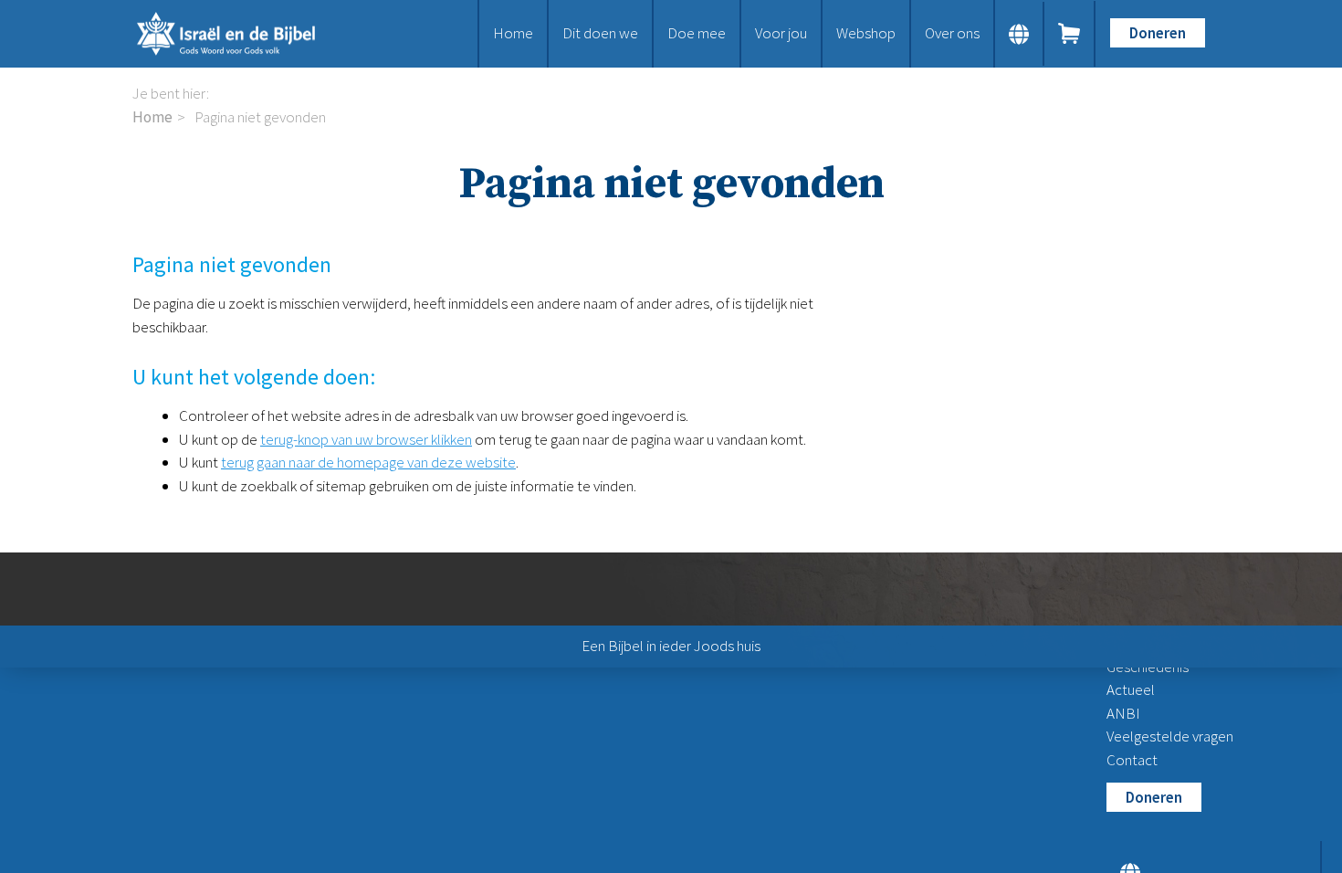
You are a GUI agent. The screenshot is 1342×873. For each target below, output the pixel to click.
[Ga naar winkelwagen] (1070, 34)
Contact (1132, 760)
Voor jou (781, 33)
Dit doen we (600, 33)
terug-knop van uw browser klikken (366, 439)
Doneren (1157, 33)
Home (513, 33)
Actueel (1130, 689)
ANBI (1123, 713)
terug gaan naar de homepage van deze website (368, 462)
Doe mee (696, 33)
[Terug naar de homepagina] (242, 34)
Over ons (952, 33)
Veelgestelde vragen (1169, 736)
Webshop (866, 33)
